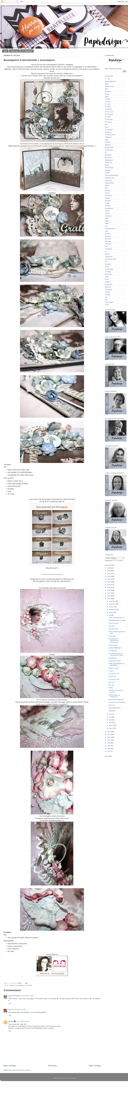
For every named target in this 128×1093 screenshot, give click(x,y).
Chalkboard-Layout (115, 661)
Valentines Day (109, 178)
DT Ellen (107, 99)
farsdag (107, 233)
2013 (109, 734)
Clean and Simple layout (116, 617)
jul (105, 251)
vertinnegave (109, 302)
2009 (109, 745)
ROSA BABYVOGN (114, 708)
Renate (30, 985)
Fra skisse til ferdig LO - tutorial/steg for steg (116, 654)
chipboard (108, 216)
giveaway (108, 241)
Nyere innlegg (10, 1066)
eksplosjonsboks (110, 228)
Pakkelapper (109, 160)
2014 (109, 731)
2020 (109, 585)
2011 (109, 740)
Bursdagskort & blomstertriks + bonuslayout (114, 640)
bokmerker (108, 195)
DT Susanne (109, 114)
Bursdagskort (113, 658)
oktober (111, 607)
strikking (107, 294)
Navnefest (108, 157)
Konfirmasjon (109, 150)
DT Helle (107, 101)
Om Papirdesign (27, 51)
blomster (12, 985)
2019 (109, 587)
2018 (109, 590)
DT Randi (108, 107)
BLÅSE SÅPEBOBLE (115, 648)
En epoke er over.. (114, 679)
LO (26, 985)
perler (107, 279)
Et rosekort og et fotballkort (117, 702)
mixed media (109, 269)
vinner (107, 304)
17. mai (107, 79)
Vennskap (112, 626)
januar (111, 728)
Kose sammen (113, 645)
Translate (120, 560)
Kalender (108, 142)
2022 (109, 579)
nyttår (107, 277)
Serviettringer (109, 167)
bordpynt (108, 200)
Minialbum (108, 155)
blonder (107, 193)
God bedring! (113, 650)
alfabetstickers (109, 183)
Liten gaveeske (113, 629)
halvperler (108, 244)
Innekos (111, 671)
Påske (107, 165)
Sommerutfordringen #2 (116, 699)
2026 (109, 568)
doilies (107, 221)
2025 (109, 571)
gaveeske (108, 238)
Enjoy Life (112, 705)
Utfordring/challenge (111, 175)
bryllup (107, 203)
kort (106, 261)
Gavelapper (108, 129)
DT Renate (108, 109)
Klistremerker (109, 147)
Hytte (106, 139)
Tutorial (107, 172)
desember (112, 601)
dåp (106, 226)
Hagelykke (112, 710)
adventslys (108, 180)
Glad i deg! (112, 636)
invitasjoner (108, 249)
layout (107, 266)
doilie (106, 218)
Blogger (73, 1078)
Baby (106, 84)
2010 (109, 743)
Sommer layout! (114, 623)
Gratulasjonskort (110, 134)
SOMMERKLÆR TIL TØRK (117, 620)
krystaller (108, 264)
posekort (107, 282)
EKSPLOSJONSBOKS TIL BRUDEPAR (117, 664)
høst (106, 246)
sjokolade (108, 287)
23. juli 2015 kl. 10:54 (27, 996)
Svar (9, 1003)
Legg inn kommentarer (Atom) (21, 1070)
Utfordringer (14, 51)
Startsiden (52, 1066)
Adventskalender (110, 81)
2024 (109, 573)
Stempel (107, 170)
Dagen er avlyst (113, 668)
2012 (109, 737)
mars (110, 722)
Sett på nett (112, 676)
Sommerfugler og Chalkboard (114, 696)
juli (110, 615)
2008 (109, 748)
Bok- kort (111, 685)
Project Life (108, 162)
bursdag (107, 205)
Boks (106, 89)
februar (111, 725)
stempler (107, 292)
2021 (109, 582)
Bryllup (111, 687)
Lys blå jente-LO (114, 673)
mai (110, 717)
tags (106, 299)
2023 (109, 576)
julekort (107, 254)
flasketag (108, 236)
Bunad (107, 94)
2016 (109, 596)
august (111, 612)
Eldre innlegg (94, 1066)
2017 (109, 593)
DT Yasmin (108, 122)
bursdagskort (20, 985)
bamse (107, 185)
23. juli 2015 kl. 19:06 (18, 1009)
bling (106, 188)
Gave (106, 127)
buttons (107, 211)
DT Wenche (108, 119)
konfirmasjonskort (110, 259)
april (110, 720)
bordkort (107, 198)
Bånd (106, 96)
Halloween (108, 137)
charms (107, 213)
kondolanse (108, 256)
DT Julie (107, 104)
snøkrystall (108, 289)
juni (110, 714)
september (112, 609)
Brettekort (108, 91)
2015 (109, 598)
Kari (9, 1009)
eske (106, 231)
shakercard (108, 284)
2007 (109, 751)
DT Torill (107, 117)
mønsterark (108, 274)
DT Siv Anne (109, 112)
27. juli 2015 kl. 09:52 (23, 1021)
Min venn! (112, 682)
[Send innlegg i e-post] (26, 983)
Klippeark (108, 145)
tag (106, 297)
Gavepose (108, 132)
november (112, 604)
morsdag (108, 271)
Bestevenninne (109, 86)
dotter (107, 223)
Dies (106, 124)
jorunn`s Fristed (13, 996)
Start (5, 51)
